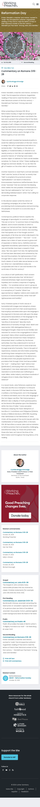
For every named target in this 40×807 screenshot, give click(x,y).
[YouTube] (6, 770)
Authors (31, 789)
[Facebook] (3, 770)
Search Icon (34, 4)
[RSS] (13, 770)
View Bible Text (9, 68)
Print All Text (10, 658)
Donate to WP (10, 757)
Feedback (24, 792)
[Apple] (9, 770)
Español (14, 792)
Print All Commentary (13, 661)
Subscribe (9, 789)
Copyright (20, 789)
